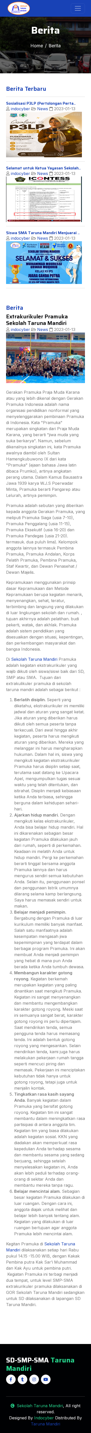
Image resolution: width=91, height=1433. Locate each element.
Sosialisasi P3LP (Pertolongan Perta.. (41, 103)
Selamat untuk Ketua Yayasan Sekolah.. (43, 168)
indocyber (20, 108)
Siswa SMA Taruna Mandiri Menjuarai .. (43, 233)
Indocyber (43, 1417)
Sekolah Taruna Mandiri (34, 659)
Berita (55, 45)
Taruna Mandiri (45, 1423)
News (42, 108)
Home (36, 45)
